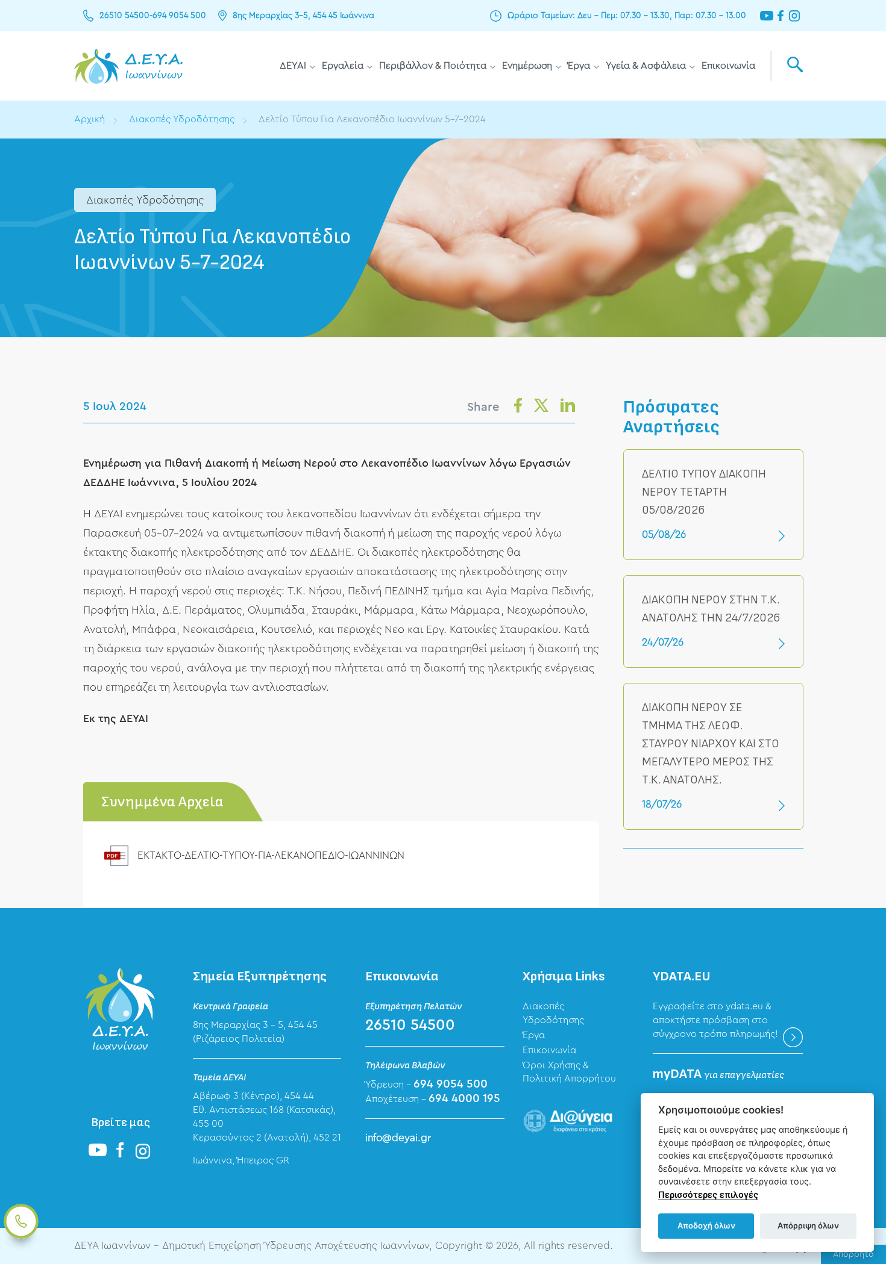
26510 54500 (124, 15)
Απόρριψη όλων (808, 1225)
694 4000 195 (464, 1098)
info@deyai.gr (398, 1138)
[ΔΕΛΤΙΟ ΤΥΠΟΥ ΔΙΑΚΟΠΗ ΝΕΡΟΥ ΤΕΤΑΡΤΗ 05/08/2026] (713, 504)
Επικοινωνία (728, 65)
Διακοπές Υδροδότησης (181, 119)
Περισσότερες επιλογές (708, 1194)
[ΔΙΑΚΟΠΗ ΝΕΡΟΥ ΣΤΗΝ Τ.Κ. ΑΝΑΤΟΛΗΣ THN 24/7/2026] (713, 621)
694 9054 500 (179, 15)
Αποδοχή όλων (706, 1225)
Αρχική (89, 119)
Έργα (579, 65)
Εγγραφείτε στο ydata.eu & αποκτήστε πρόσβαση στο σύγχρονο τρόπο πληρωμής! (715, 1020)
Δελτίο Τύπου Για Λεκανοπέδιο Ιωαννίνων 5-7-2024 (372, 119)
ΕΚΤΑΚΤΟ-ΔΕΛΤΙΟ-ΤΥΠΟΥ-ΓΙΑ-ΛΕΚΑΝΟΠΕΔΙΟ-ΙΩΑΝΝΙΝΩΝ (270, 855)
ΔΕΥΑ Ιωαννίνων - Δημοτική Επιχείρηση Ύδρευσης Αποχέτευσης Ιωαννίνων (128, 66)
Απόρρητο (853, 1254)
